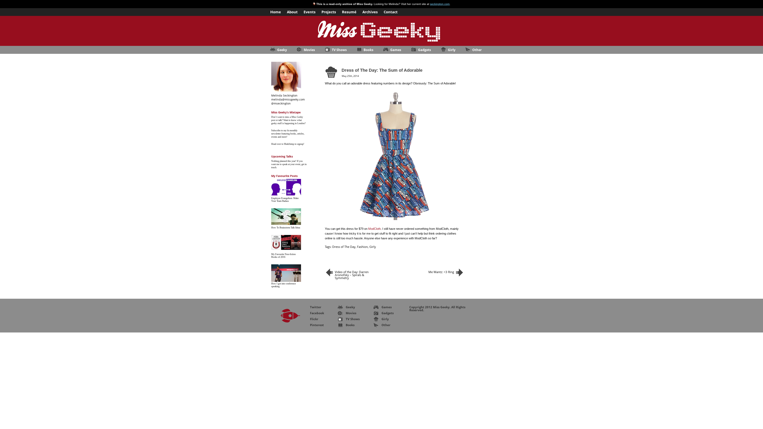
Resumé (349, 12)
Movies (309, 50)
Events (310, 12)
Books (368, 50)
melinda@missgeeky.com (288, 99)
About (292, 12)
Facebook (317, 313)
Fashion (362, 247)
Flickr (314, 319)
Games (395, 50)
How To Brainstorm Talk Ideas (285, 227)
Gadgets (424, 50)
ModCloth (374, 228)
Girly (451, 50)
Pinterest (317, 325)
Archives (370, 12)
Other (477, 50)
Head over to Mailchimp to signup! (287, 144)
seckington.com (440, 4)
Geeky (282, 50)
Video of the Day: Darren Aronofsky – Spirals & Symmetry (352, 275)
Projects (328, 12)
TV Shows (339, 50)
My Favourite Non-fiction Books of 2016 (283, 255)
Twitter (315, 307)
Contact (391, 12)
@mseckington (281, 103)
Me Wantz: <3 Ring (441, 272)
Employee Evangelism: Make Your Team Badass (285, 199)
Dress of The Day (343, 247)
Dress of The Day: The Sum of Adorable (382, 70)
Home (275, 12)
